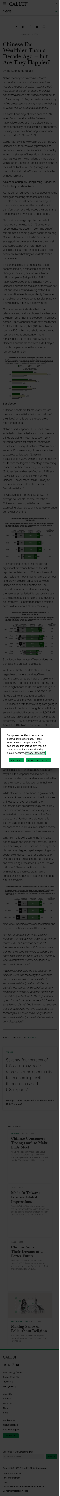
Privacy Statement (35, 753)
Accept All (16, 760)
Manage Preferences (38, 760)
